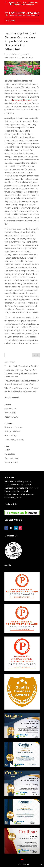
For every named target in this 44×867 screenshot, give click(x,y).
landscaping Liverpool (22, 100)
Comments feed (11, 458)
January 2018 (10, 412)
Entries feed (9, 454)
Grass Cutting (10, 435)
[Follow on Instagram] (20, 528)
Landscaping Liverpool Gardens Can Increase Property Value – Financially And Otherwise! (20, 373)
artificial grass (25, 277)
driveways (14, 163)
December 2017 (11, 417)
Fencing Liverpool (12, 431)
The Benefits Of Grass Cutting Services (21, 366)
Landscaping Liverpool (12, 57)
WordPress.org (11, 462)
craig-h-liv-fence (13, 54)
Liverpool (8, 127)
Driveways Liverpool (13, 427)
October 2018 (10, 408)
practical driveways (25, 309)
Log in (7, 449)
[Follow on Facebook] (6, 528)
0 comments (28, 57)
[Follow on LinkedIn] (16, 528)
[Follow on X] (11, 528)
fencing (14, 204)
